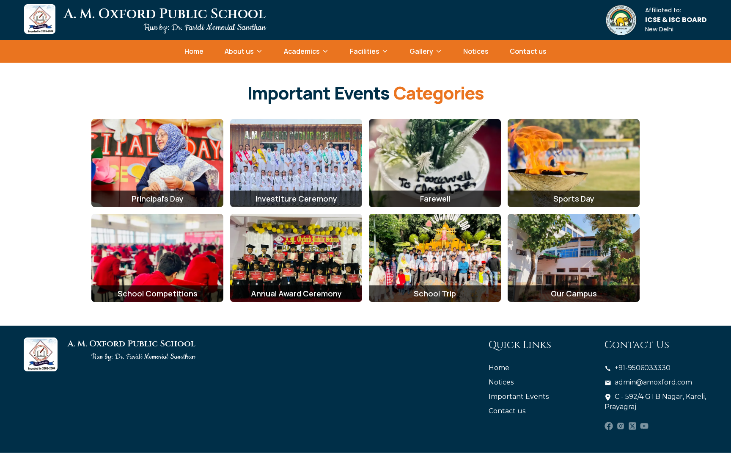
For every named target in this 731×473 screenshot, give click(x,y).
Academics (302, 51)
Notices (476, 51)
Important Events (519, 397)
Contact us (528, 51)
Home (193, 51)
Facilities (364, 51)
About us (239, 51)
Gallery (421, 51)
